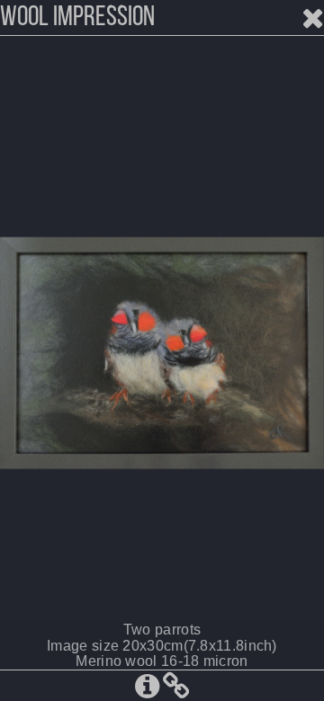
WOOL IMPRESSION (77, 18)
